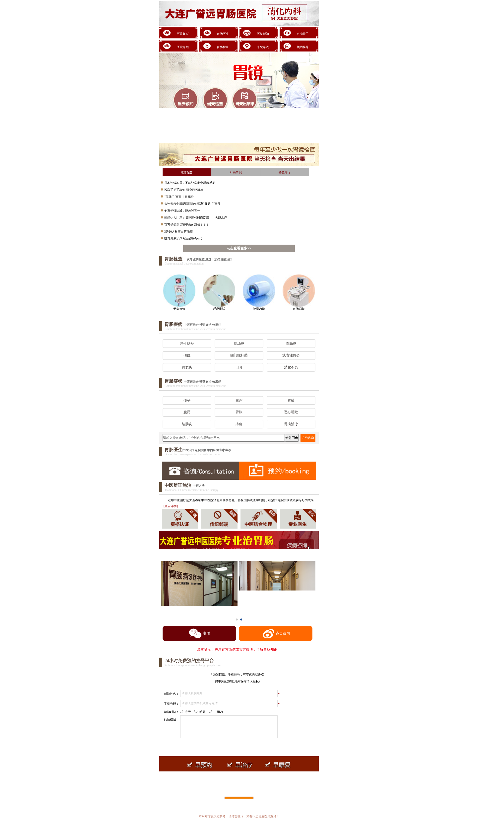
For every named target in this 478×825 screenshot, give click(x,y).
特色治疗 (285, 172)
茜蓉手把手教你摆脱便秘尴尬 (183, 190)
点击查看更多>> (239, 248)
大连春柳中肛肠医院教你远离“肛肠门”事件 (192, 204)
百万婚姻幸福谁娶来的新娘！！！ (186, 224)
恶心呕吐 (291, 412)
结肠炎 (187, 424)
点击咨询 (283, 633)
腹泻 (239, 400)
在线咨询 (308, 438)
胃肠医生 (223, 34)
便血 (186, 355)
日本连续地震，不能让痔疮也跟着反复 (189, 183)
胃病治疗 (291, 424)
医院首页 (183, 34)
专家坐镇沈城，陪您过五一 (182, 210)
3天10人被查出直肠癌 (178, 231)
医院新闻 (263, 34)
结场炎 (239, 343)
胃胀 (239, 412)
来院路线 (263, 47)
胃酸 (291, 400)
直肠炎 (291, 343)
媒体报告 (187, 172)
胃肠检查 (223, 47)
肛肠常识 (236, 172)
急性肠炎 (187, 343)
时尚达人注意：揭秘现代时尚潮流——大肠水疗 (195, 217)
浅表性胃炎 (291, 355)
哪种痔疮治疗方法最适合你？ (183, 238)
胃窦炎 (187, 367)
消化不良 (291, 367)
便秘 (186, 400)
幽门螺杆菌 (239, 355)
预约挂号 (303, 47)
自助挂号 (303, 34)
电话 (206, 633)
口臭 (239, 367)
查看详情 (171, 506)
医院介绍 (183, 47)
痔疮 (239, 424)
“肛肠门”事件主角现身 (179, 197)
